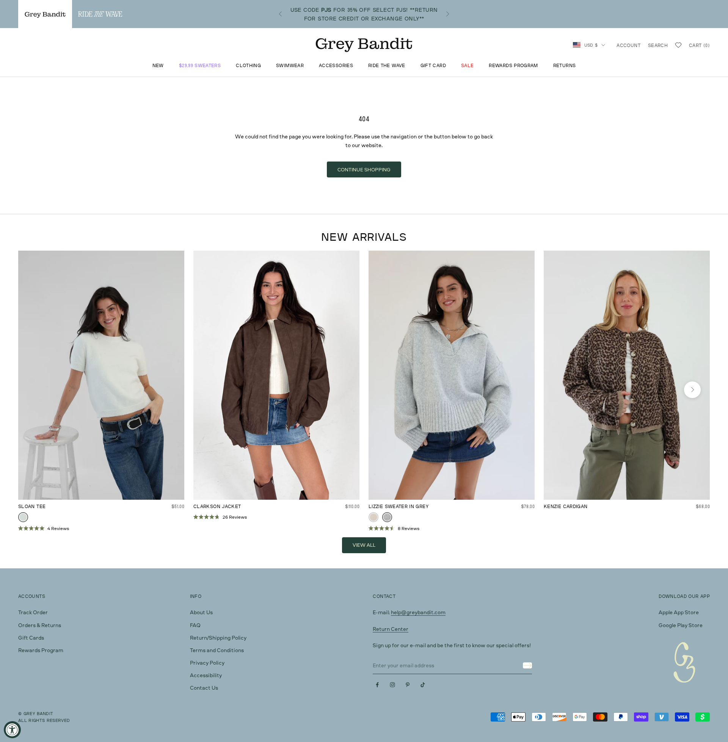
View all (364, 544)
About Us (201, 612)
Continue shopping (364, 169)
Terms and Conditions (217, 650)
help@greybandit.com (418, 612)
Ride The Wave (386, 66)
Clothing (248, 66)
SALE (467, 66)
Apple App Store (679, 612)
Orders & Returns (39, 625)
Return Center (390, 628)
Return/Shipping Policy (218, 637)
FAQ (195, 625)
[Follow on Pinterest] (407, 685)
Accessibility (206, 675)
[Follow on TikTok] (422, 685)
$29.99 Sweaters (200, 66)
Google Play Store (681, 625)
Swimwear (290, 66)
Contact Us (204, 687)
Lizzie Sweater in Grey (398, 506)
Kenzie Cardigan (565, 506)
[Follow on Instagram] (392, 685)
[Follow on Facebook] (377, 685)
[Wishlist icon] (678, 45)
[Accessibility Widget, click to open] (12, 729)
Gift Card (433, 66)
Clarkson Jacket (217, 506)
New (158, 66)
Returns (564, 66)
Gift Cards (31, 637)
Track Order (33, 612)
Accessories (336, 66)
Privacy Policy (207, 662)
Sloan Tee (32, 506)
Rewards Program (513, 66)
